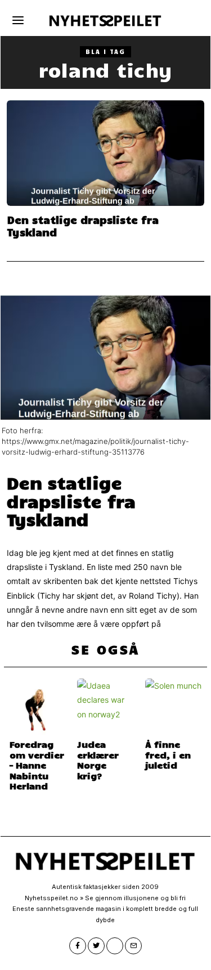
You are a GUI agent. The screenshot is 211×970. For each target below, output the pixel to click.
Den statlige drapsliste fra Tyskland (83, 226)
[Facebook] (77, 945)
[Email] (133, 945)
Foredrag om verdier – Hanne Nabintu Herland (37, 764)
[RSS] (114, 945)
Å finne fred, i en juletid (168, 754)
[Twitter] (96, 945)
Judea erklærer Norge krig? (98, 759)
